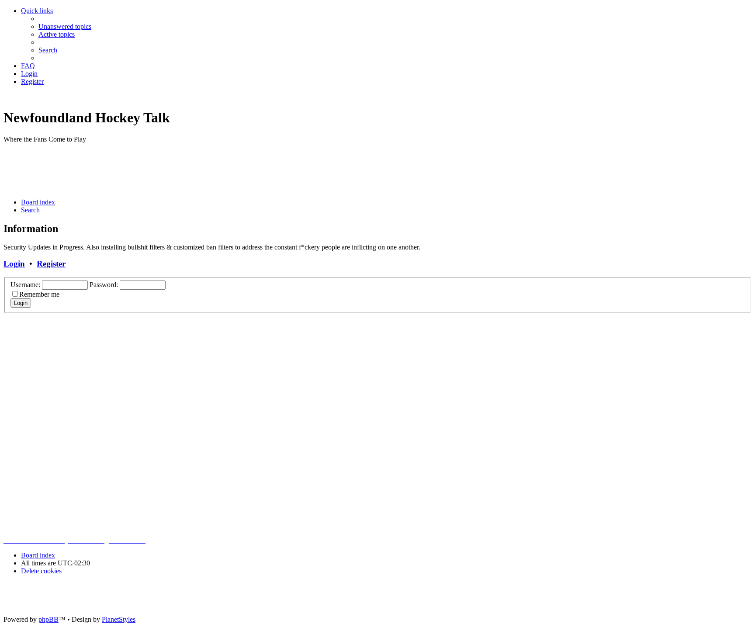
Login (14, 263)
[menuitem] (64, 26)
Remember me (39, 294)
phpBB (48, 619)
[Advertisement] (162, 170)
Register (51, 263)
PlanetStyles (118, 619)
